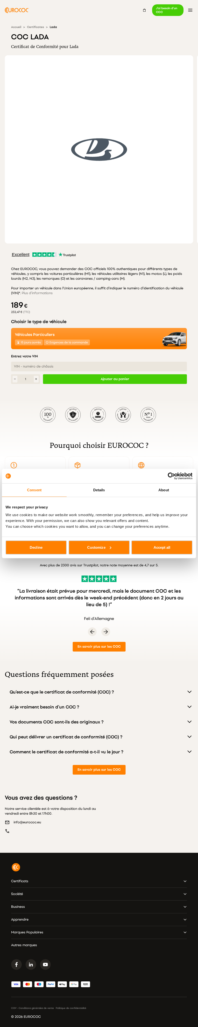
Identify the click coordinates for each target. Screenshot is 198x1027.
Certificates (35, 27)
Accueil (16, 27)
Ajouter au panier (115, 379)
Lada (53, 27)
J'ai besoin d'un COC (166, 10)
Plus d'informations (37, 293)
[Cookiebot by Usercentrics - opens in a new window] (171, 476)
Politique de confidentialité (71, 1008)
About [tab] (163, 490)
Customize (96, 547)
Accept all (162, 547)
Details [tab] (99, 490)
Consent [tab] (34, 490)
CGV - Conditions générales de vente (32, 1008)
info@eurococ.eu (27, 822)
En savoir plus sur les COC (99, 647)
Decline (36, 547)
